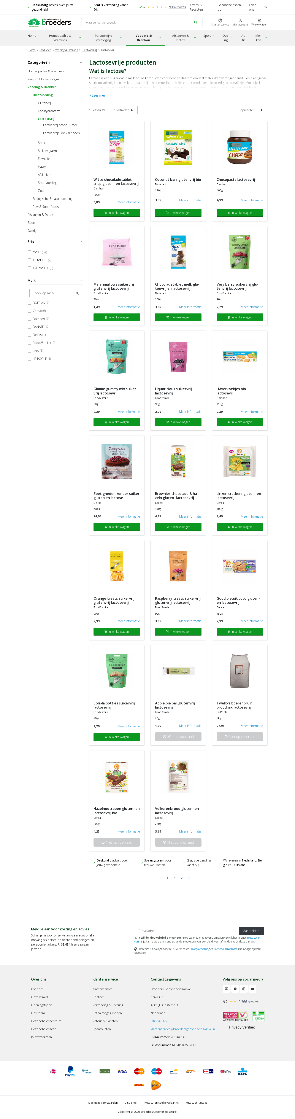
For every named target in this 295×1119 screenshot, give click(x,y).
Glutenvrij (44, 103)
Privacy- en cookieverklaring (161, 1103)
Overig (228, 37)
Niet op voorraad (178, 736)
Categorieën (55, 62)
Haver (42, 167)
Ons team (38, 1013)
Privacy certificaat (196, 1103)
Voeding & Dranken (149, 37)
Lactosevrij (46, 119)
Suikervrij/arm (47, 151)
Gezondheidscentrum (230, 7)
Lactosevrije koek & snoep (61, 133)
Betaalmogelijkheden (107, 1013)
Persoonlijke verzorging (109, 37)
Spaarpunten (102, 1029)
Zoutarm (44, 191)
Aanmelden (251, 931)
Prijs (55, 241)
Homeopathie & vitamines (65, 37)
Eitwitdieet (45, 159)
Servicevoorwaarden (226, 949)
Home (32, 35)
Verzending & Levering (108, 1005)
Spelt (41, 143)
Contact (98, 997)
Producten (45, 50)
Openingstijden (41, 1005)
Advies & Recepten (196, 7)
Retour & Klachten (105, 1021)
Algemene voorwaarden (103, 1103)
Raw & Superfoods (46, 207)
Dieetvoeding (89, 50)
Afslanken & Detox (184, 37)
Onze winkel (39, 997)
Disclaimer (131, 1103)
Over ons (252, 7)
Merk (55, 280)
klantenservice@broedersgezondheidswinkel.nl (183, 1029)
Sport (209, 35)
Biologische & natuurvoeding (52, 199)
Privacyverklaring (200, 949)
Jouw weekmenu (42, 1037)
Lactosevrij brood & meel (60, 125)
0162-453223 (160, 1021)
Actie (243, 37)
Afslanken (44, 175)
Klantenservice (103, 989)
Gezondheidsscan (43, 1029)
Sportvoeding (47, 183)
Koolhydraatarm (49, 111)
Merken (261, 37)
